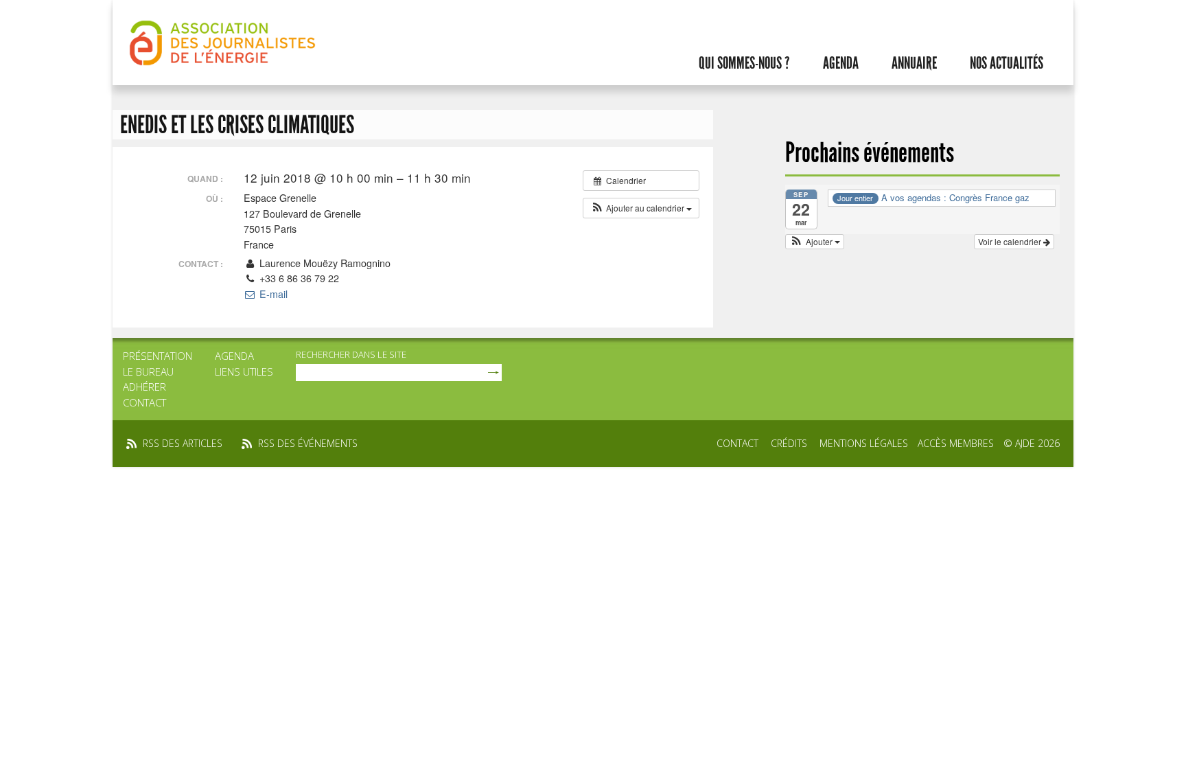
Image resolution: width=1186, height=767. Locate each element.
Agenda (841, 63)
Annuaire (914, 63)
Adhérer (144, 386)
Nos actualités (1006, 63)
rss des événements (308, 443)
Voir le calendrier (1010, 241)
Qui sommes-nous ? (744, 63)
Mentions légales (863, 443)
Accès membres (956, 443)
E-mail (272, 294)
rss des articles (182, 443)
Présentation (157, 356)
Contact (144, 402)
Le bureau (148, 371)
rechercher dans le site (351, 354)
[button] (641, 208)
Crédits (789, 443)
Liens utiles (244, 371)
